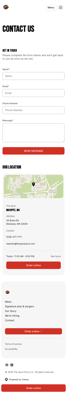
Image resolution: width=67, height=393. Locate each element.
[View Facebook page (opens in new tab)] (7, 365)
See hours (56, 256)
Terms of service (13, 344)
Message (12, 120)
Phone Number (10, 103)
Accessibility (11, 349)
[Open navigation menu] (60, 7)
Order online (33, 265)
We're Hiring (12, 315)
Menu (51, 7)
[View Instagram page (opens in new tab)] (12, 365)
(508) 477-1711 (14, 237)
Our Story (10, 311)
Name (10, 69)
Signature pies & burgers (19, 306)
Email (9, 86)
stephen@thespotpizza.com (20, 244)
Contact (9, 320)
